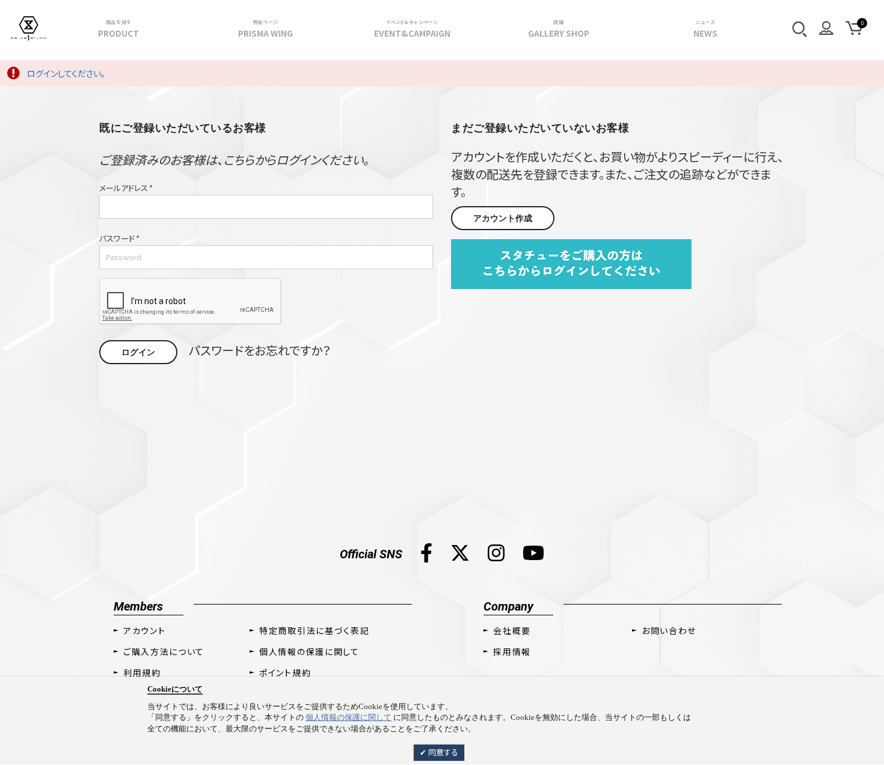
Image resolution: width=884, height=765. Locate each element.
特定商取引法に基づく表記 (314, 630)
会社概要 (512, 630)
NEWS (705, 29)
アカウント (144, 630)
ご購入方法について (163, 651)
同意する (442, 752)
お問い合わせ (669, 630)
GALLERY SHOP (558, 29)
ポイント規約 (285, 672)
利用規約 (142, 672)
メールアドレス (125, 188)
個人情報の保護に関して (348, 717)
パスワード (118, 238)
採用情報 (512, 651)
